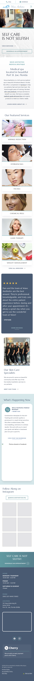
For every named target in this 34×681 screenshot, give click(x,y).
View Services (7, 46)
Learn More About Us (15, 104)
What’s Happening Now (17, 399)
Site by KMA (28, 673)
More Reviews (17, 328)
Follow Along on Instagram (12, 490)
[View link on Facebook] (17, 462)
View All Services (16, 268)
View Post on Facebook (17, 438)
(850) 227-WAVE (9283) (10, 596)
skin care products (10, 91)
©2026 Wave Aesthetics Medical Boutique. (14, 666)
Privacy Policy (6, 669)
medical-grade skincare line (13, 96)
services (23, 85)
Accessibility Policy (7, 671)
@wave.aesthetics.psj (17, 498)
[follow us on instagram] (19, 639)
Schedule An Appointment (17, 51)
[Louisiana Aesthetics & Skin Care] (14, 6)
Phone (5, 594)
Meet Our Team (10, 389)
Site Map (4, 673)
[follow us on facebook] (15, 639)
